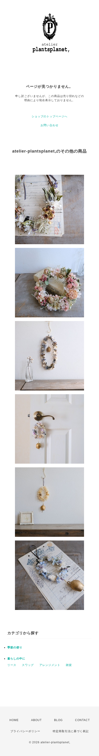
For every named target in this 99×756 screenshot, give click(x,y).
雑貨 (69, 665)
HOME (14, 720)
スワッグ (28, 665)
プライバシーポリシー (25, 731)
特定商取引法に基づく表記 (71, 731)
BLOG (58, 720)
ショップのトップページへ (49, 116)
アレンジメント (49, 665)
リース (11, 665)
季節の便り (14, 647)
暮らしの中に (16, 658)
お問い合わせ (49, 125)
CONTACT (82, 720)
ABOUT (36, 720)
